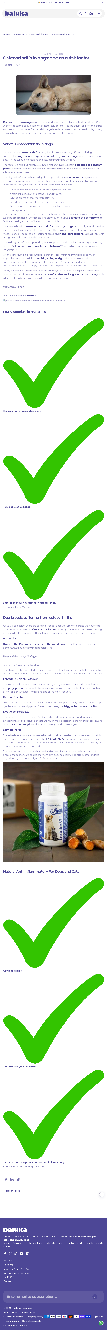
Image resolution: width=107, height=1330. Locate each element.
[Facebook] (6, 1179)
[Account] (85, 13)
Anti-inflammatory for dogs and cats (23, 1166)
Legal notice (12, 1321)
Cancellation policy (32, 1321)
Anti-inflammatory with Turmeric (16, 1275)
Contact (8, 1281)
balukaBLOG (20, 34)
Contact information (16, 1325)
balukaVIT (56, 246)
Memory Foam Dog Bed (17, 1269)
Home (6, 34)
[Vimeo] (27, 1253)
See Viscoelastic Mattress (17, 607)
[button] (98, 1316)
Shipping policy (35, 1316)
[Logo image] (16, 13)
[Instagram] (10, 1253)
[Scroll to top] (101, 1194)
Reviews (8, 1264)
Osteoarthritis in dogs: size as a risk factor (51, 34)
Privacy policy (29, 1312)
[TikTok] (16, 1253)
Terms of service (14, 1316)
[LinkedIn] (12, 1179)
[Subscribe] (95, 1296)
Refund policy (11, 1312)
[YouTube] (21, 1253)
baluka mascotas (22, 1308)
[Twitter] (18, 1179)
